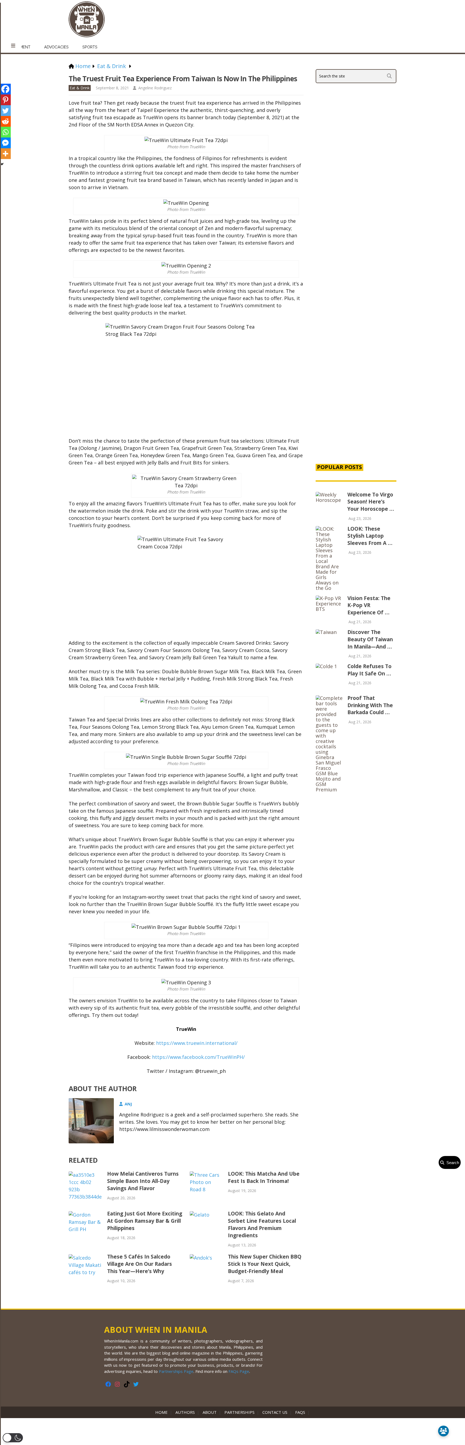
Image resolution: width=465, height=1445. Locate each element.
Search (451, 1162)
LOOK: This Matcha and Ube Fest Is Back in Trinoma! (264, 1177)
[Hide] (2, 164)
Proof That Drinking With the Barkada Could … (370, 705)
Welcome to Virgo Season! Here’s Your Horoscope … (370, 501)
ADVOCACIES (56, 47)
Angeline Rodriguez (155, 87)
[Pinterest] (5, 99)
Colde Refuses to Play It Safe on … (369, 670)
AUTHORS (185, 1412)
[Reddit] (5, 121)
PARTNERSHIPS (239, 1412)
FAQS (300, 1412)
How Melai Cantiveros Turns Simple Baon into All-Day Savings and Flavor (143, 1181)
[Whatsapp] (5, 132)
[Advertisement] (356, 367)
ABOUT (209, 1412)
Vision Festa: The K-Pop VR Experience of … (368, 605)
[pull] (13, 45)
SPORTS (89, 47)
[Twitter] (5, 110)
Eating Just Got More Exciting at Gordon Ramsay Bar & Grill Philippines (144, 1221)
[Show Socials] (443, 1431)
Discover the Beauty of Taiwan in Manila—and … (370, 639)
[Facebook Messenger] (5, 143)
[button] (13, 1437)
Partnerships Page (176, 1371)
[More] (5, 153)
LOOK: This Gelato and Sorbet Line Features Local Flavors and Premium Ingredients (262, 1224)
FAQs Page (238, 1371)
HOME (162, 1412)
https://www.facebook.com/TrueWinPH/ (198, 1057)
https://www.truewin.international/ (197, 1043)
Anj (128, 1103)
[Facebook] (5, 89)
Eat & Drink (80, 87)
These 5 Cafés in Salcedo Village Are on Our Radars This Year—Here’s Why (139, 1264)
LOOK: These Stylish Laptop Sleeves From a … (369, 536)
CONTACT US (275, 1412)
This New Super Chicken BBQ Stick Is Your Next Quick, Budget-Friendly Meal (264, 1264)
